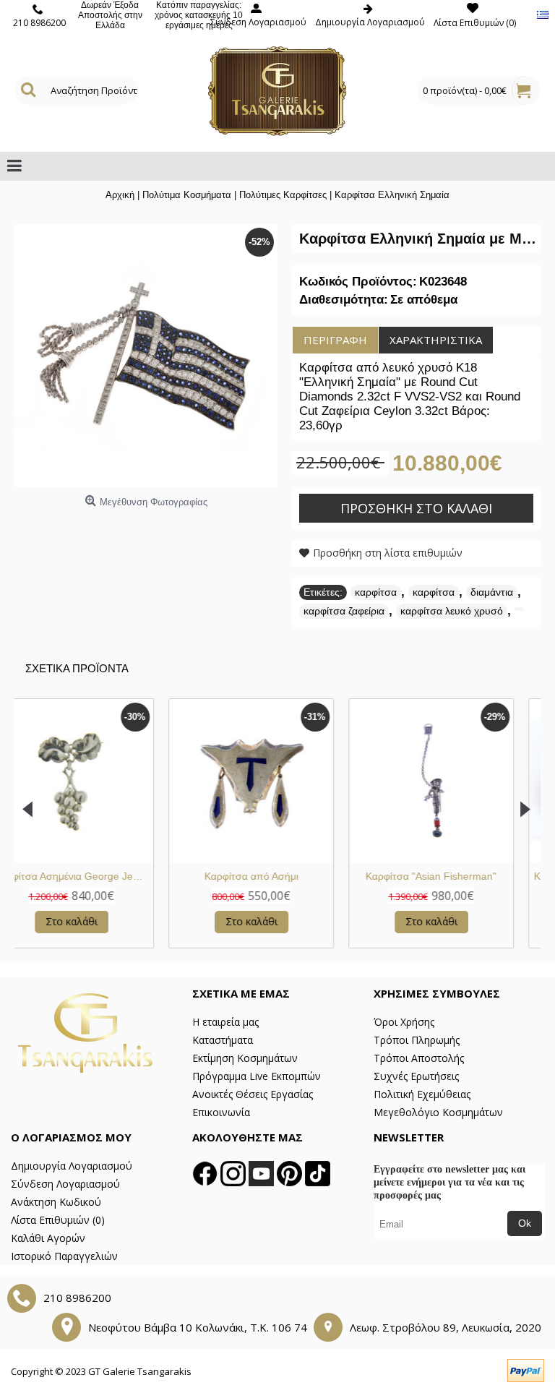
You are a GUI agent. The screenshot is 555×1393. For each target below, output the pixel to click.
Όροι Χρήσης (404, 1022)
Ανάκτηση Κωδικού (56, 1202)
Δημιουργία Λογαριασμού (71, 1166)
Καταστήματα (222, 1040)
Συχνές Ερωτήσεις (416, 1076)
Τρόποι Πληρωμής (417, 1040)
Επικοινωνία (221, 1112)
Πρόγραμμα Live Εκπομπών (256, 1076)
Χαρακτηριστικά (436, 340)
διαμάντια (491, 592)
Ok (524, 1223)
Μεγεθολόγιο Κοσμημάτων (438, 1112)
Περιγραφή (335, 340)
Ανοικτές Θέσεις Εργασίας (252, 1094)
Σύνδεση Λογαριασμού (65, 1184)
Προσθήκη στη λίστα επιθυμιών (387, 553)
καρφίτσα (376, 592)
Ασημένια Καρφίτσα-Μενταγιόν (184, 876)
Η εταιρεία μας (225, 1022)
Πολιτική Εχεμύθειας (422, 1094)
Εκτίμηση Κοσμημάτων (245, 1058)
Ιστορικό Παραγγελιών (64, 1256)
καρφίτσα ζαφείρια (344, 611)
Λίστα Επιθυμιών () (58, 1220)
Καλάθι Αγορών (48, 1238)
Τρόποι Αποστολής (419, 1058)
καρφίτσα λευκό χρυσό (451, 611)
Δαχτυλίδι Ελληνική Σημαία (364, 876)
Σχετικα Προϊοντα (77, 668)
